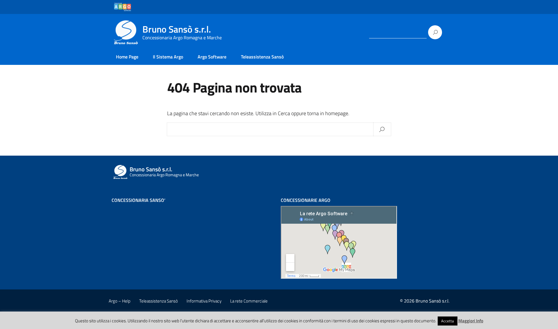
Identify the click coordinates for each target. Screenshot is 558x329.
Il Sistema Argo (168, 56)
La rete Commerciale (249, 301)
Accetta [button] (447, 321)
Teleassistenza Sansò (262, 56)
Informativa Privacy (204, 301)
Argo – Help (119, 301)
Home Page (127, 56)
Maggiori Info (470, 320)
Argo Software (212, 56)
